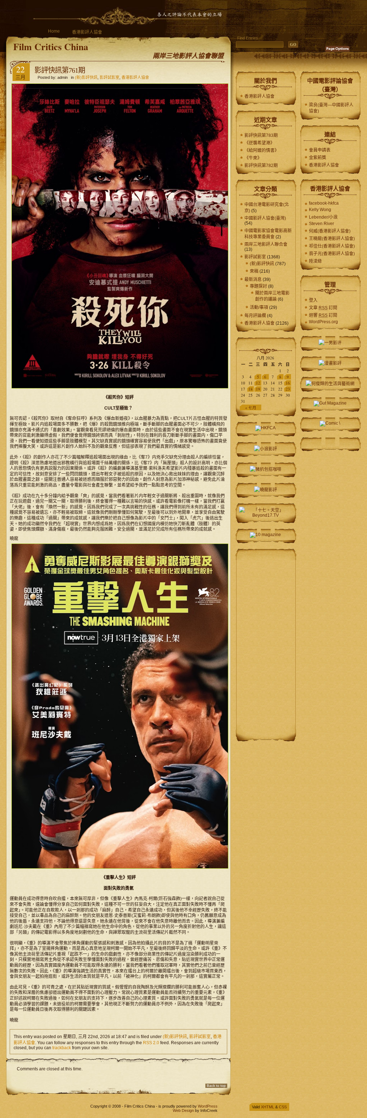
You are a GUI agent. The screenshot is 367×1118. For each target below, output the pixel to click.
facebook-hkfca (324, 203)
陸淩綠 (315, 261)
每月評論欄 (255, 315)
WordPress (208, 1106)
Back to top (216, 1086)
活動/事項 (259, 307)
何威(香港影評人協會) (330, 231)
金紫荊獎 (317, 157)
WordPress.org (323, 321)
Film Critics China (50, 46)
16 (288, 383)
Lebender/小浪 (323, 217)
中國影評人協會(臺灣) (265, 218)
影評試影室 (109, 77)
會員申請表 (319, 150)
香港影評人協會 (87, 32)
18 (250, 389)
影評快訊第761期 (59, 70)
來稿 (254, 271)
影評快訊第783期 (261, 135)
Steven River (321, 223)
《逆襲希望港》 (259, 142)
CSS (283, 1107)
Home (54, 31)
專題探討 (258, 286)
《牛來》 (253, 158)
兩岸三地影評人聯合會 (265, 244)
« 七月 (250, 407)
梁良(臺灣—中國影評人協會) (331, 108)
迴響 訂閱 (323, 315)
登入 (313, 300)
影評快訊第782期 (261, 165)
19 (258, 389)
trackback (61, 1047)
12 (258, 383)
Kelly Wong (320, 209)
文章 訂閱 (323, 307)
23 (288, 389)
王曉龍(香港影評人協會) (332, 238)
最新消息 (253, 279)
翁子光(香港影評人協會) (332, 253)
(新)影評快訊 (86, 77)
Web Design (183, 1110)
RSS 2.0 (151, 1042)
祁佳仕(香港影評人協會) (332, 246)
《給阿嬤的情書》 (261, 150)
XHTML (267, 1107)
